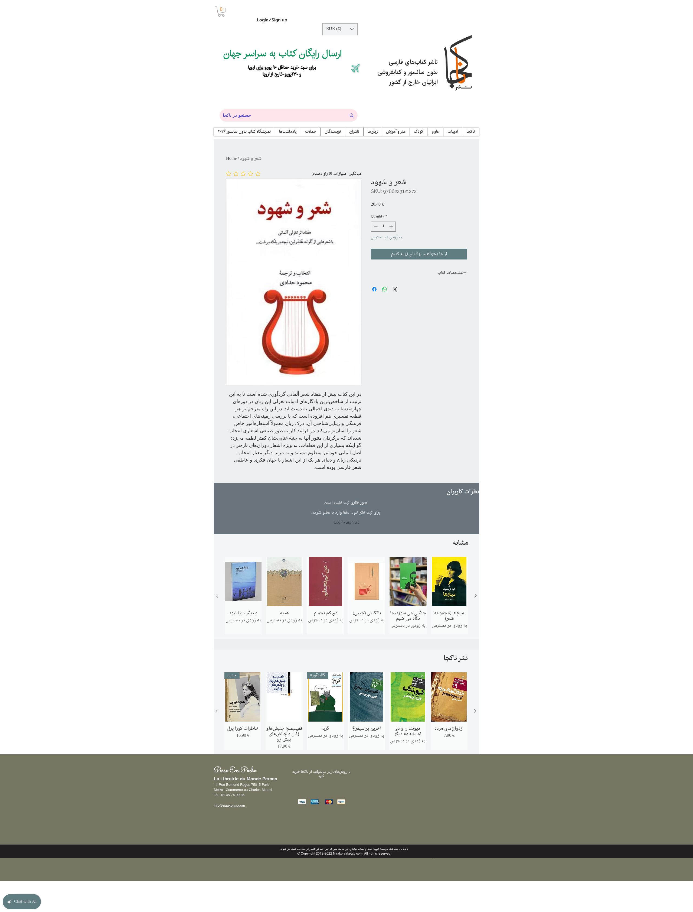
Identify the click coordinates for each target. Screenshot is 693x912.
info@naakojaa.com (229, 805)
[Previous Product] (217, 595)
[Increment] (391, 226)
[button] (221, 12)
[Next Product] (475, 595)
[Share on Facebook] (374, 289)
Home (231, 159)
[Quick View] (243, 581)
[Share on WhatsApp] (384, 289)
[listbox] (340, 29)
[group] (346, 596)
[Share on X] (395, 289)
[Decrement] (375, 226)
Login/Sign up (272, 19)
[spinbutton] (383, 226)
